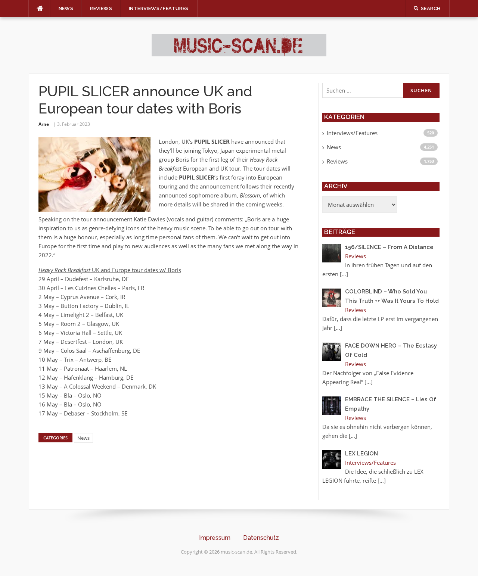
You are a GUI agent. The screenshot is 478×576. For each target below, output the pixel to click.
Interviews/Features (159, 8)
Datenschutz (261, 537)
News (66, 8)
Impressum (214, 537)
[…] (344, 274)
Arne (43, 124)
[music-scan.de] (239, 44)
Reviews (101, 8)
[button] (16, 559)
